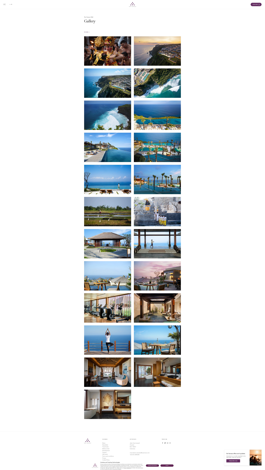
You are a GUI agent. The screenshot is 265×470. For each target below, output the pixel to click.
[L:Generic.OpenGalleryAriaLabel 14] (157, 243)
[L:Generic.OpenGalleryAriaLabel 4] (157, 83)
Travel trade (105, 447)
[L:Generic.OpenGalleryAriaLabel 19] (107, 340)
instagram (170, 443)
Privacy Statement (127, 467)
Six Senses (87, 441)
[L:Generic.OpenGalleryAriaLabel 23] (107, 404)
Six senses (132, 4)
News (103, 443)
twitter (165, 443)
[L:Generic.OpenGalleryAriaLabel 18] (157, 308)
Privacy (104, 458)
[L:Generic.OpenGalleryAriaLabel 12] (157, 211)
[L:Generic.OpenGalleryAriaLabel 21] (107, 372)
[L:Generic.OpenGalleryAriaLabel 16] (157, 276)
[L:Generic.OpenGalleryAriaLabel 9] (107, 179)
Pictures (86, 32)
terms (114, 466)
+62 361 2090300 (134, 454)
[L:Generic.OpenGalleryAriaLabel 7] (107, 147)
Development (106, 450)
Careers (104, 452)
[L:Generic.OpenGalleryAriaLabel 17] (107, 308)
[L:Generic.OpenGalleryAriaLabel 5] (107, 115)
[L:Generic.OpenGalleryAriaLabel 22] (157, 372)
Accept (167, 465)
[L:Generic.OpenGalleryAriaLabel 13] (107, 243)
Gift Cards (105, 454)
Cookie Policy (105, 460)
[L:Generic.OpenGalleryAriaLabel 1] (107, 51)
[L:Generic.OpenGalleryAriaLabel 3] (107, 83)
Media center (105, 449)
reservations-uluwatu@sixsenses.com (140, 453)
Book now (255, 4)
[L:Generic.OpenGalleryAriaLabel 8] (157, 147)
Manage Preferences (152, 465)
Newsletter (105, 445)
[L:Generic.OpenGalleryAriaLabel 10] (157, 179)
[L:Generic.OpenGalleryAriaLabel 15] (107, 276)
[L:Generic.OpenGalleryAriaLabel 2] (157, 51)
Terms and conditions (108, 456)
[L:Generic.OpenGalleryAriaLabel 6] (157, 115)
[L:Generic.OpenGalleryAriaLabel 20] (157, 340)
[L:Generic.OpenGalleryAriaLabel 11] (107, 211)
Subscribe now (233, 461)
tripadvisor (167, 443)
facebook (162, 443)
